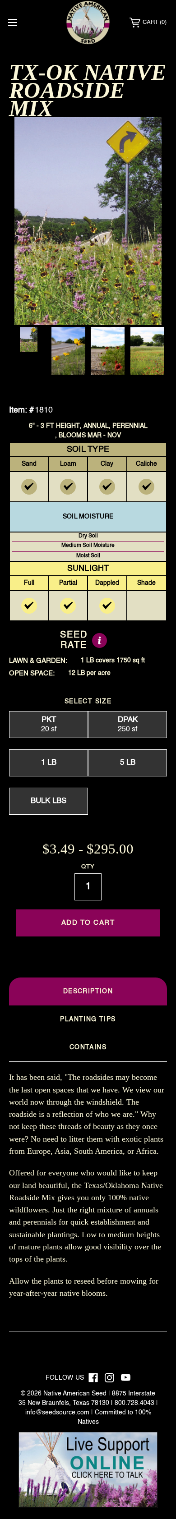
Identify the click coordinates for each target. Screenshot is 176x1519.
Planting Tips (88, 1019)
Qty (88, 867)
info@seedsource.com (57, 1412)
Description (88, 991)
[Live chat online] (88, 1469)
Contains (88, 1047)
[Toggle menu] (12, 22)
